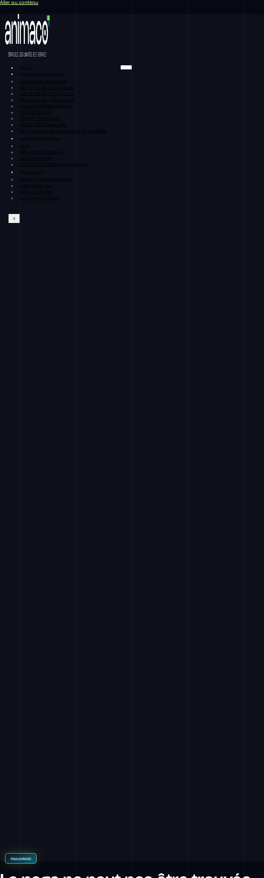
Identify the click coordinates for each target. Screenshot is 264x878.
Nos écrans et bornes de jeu (42, 74)
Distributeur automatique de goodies (63, 131)
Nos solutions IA (32, 172)
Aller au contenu (19, 3)
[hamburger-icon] (126, 67)
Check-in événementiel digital (53, 164)
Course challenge (39, 198)
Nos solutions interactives (40, 139)
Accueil (25, 68)
